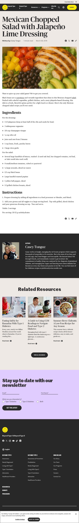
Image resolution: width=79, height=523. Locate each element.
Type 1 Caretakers (7, 469)
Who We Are (57, 455)
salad (74, 98)
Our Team (56, 462)
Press (55, 469)
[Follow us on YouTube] (13, 441)
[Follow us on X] (6, 441)
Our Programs (57, 466)
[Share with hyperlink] (76, 41)
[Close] (76, 514)
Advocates (5, 473)
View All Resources (39, 355)
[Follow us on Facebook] (3, 441)
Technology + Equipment (9, 1)
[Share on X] (69, 41)
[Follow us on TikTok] (17, 441)
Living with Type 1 (7, 466)
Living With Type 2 (33, 469)
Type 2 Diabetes (28, 402)
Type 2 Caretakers (33, 473)
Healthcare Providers (8, 476)
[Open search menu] (59, 7)
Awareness (5, 458)
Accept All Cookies (34, 519)
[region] (39, 517)
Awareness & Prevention (35, 458)
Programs (6, 494)
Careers (55, 473)
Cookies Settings (20, 519)
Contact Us (57, 476)
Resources (6, 487)
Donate (72, 7)
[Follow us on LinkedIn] (20, 441)
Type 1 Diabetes (10, 402)
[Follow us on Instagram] (10, 441)
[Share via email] (72, 40)
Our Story (56, 458)
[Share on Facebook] (66, 41)
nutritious (20, 98)
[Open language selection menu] (63, 7)
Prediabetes (31, 462)
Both (41, 402)
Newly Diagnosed (7, 462)
